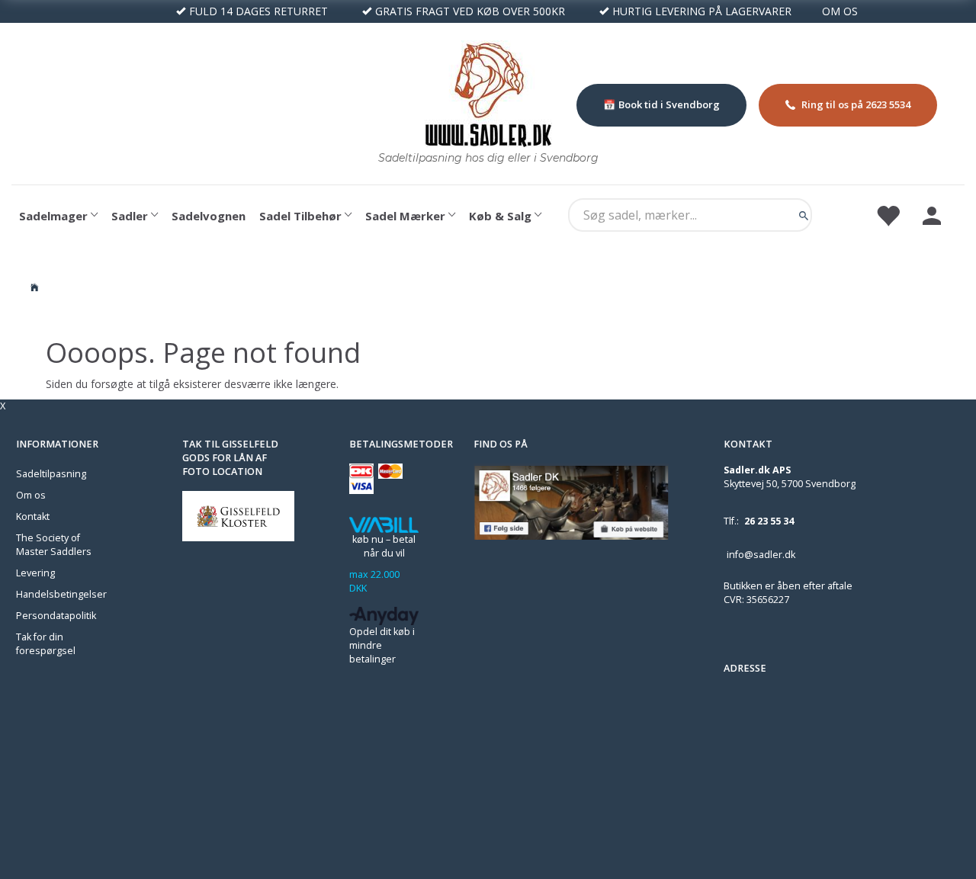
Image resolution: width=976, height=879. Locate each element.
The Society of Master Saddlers (54, 544)
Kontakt (33, 516)
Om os (31, 495)
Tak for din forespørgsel (45, 643)
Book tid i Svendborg (669, 104)
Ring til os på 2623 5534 (855, 104)
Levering (35, 572)
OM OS (840, 11)
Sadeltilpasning (51, 473)
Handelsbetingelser (61, 594)
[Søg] (803, 215)
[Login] (931, 215)
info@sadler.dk (761, 554)
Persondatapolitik (56, 615)
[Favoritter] (887, 215)
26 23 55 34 (769, 521)
